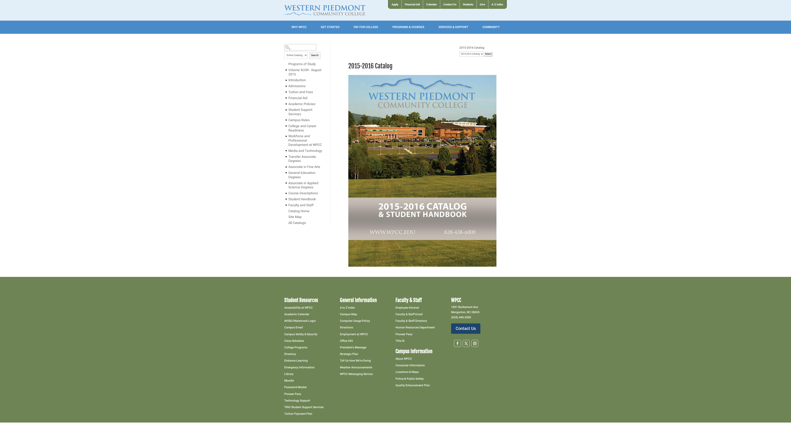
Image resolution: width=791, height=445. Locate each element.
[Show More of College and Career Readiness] (286, 126)
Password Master (295, 387)
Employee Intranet (407, 308)
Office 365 (346, 341)
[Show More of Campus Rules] (286, 120)
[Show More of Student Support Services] (286, 110)
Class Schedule (294, 341)
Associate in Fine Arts (304, 167)
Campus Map (348, 314)
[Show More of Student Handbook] (286, 199)
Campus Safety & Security (300, 334)
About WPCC (404, 359)
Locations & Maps (407, 372)
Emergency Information (299, 367)
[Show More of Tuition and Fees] (286, 92)
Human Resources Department (415, 327)
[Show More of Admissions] (286, 86)
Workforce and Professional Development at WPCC (305, 140)
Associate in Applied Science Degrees (303, 185)
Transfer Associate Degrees (302, 159)
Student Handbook (302, 199)
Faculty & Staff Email (409, 314)
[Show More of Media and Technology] (286, 151)
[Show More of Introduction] (286, 80)
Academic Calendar (296, 314)
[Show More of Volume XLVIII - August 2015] (286, 70)
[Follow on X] (466, 343)
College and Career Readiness (302, 128)
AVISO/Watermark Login (300, 321)
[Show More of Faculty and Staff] (286, 205)
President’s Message (353, 347)
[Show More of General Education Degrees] (286, 173)
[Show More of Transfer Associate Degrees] (286, 157)
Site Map (295, 217)
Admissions (296, 86)
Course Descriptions (303, 193)
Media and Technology (305, 151)
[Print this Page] (499, 56)
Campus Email (293, 327)
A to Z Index (347, 308)
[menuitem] (394, 4)
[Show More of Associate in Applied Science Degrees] (286, 183)
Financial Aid (297, 98)
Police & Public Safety (410, 379)
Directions (346, 327)
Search (315, 55)
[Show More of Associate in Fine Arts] (286, 167)
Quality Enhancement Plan (413, 385)
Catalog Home (298, 211)
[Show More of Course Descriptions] (286, 193)
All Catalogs (297, 223)
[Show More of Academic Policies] (286, 104)
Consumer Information (410, 365)
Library (289, 374)
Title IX (400, 341)
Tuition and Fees (300, 92)
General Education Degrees (301, 175)
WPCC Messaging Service (356, 374)
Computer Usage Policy (355, 321)
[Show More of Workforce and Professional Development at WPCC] (286, 136)
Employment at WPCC (354, 334)
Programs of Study (302, 64)
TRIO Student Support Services (304, 407)
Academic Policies (301, 104)
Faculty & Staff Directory (411, 321)
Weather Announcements (356, 367)
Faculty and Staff (301, 205)
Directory (290, 354)
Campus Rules (299, 120)
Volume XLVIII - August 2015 (304, 72)
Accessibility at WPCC (298, 308)
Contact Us (466, 328)
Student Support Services (300, 112)
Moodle (289, 380)
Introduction (297, 80)
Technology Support (297, 400)
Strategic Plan (349, 354)
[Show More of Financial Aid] (286, 98)
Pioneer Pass (292, 394)
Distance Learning (296, 360)
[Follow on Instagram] (474, 343)
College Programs (295, 347)
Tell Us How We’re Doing (355, 360)
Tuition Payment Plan (298, 414)
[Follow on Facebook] (457, 343)
